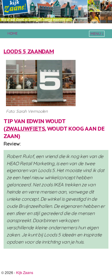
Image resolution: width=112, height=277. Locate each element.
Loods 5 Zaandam (29, 51)
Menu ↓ (97, 33)
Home (12, 33)
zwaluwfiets (25, 128)
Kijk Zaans (24, 272)
